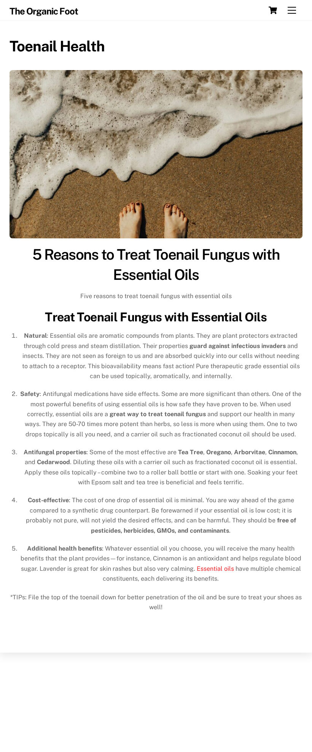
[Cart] (272, 10)
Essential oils (215, 568)
